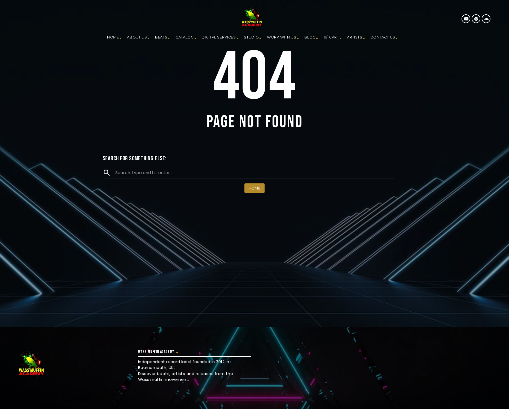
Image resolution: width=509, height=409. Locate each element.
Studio (251, 37)
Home (113, 37)
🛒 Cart (331, 37)
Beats (161, 37)
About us (137, 37)
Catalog (184, 37)
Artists (354, 37)
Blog (309, 37)
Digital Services (219, 37)
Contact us (382, 37)
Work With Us (281, 37)
